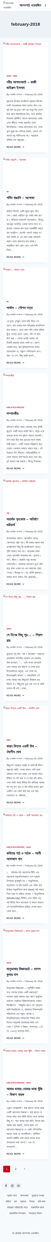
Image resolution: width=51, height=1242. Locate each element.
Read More (15, 147)
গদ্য (8, 513)
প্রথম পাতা (12, 1195)
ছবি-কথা (41, 1201)
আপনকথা (24, 1195)
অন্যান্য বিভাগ (35, 1213)
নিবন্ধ (32, 1201)
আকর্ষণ (9, 76)
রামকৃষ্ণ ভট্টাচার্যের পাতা (17, 1207)
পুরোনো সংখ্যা (38, 1195)
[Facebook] (6, 1185)
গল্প (8, 192)
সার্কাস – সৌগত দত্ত (20, 308)
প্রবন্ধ (9, 629)
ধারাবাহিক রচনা (37, 1207)
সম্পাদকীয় (12, 413)
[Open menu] (45, 5)
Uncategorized (15, 407)
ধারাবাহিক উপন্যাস (17, 1213)
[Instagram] (12, 1185)
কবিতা (15, 76)
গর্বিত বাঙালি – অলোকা (20, 198)
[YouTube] (18, 1185)
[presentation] (25, 56)
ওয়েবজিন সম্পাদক (16, 94)
